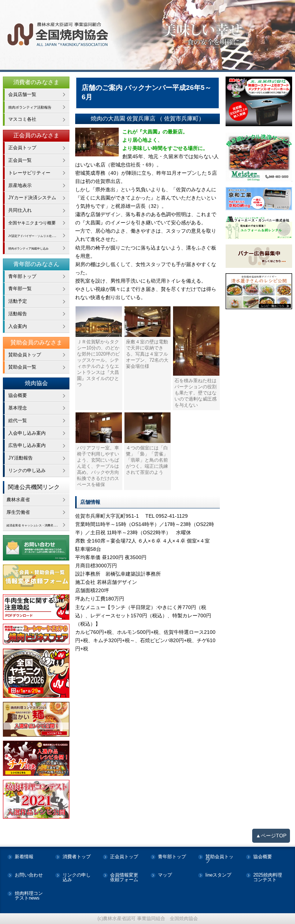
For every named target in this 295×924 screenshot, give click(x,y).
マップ (165, 875)
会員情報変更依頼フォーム (124, 877)
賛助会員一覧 (22, 367)
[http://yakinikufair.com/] (36, 634)
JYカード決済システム (32, 197)
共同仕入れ (20, 210)
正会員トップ (22, 147)
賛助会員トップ (24, 354)
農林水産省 (18, 499)
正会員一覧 (20, 160)
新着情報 (24, 857)
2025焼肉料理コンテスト (267, 877)
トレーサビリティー (29, 172)
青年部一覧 (20, 288)
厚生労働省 (18, 512)
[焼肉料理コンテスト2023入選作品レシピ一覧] (36, 758)
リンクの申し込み (27, 470)
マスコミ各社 (22, 119)
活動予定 (17, 301)
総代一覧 (17, 420)
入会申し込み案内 (27, 433)
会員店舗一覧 (22, 94)
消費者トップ (77, 857)
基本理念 (17, 408)
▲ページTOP (271, 835)
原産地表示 (20, 185)
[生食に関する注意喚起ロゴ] (36, 607)
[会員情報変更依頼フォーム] (36, 577)
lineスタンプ (218, 875)
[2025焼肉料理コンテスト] (36, 719)
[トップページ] (147, 36)
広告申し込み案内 (27, 445)
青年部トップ (22, 276)
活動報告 (17, 313)
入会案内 (17, 326)
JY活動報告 (20, 458)
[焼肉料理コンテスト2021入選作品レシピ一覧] (36, 799)
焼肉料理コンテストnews (29, 896)
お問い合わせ (29, 875)
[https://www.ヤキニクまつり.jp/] (36, 673)
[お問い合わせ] (36, 548)
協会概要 (17, 395)
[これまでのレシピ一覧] (259, 291)
